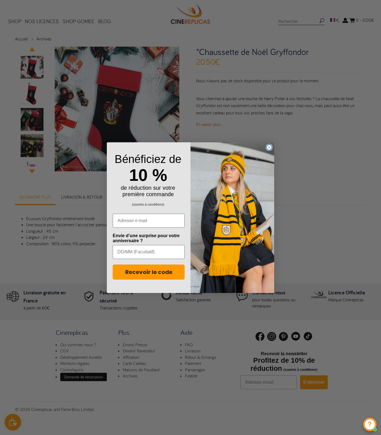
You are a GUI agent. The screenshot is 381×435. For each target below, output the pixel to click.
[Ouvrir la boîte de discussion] (370, 424)
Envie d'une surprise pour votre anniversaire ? (146, 238)
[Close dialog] (269, 147)
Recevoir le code (148, 272)
